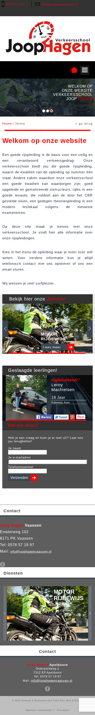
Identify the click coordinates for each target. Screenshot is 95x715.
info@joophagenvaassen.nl (60, 4)
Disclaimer (63, 710)
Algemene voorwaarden (38, 710)
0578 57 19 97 (15, 4)
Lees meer (52, 347)
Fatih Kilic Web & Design (68, 700)
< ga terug (84, 123)
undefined (43, 110)
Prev (5, 328)
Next (90, 328)
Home (7, 123)
